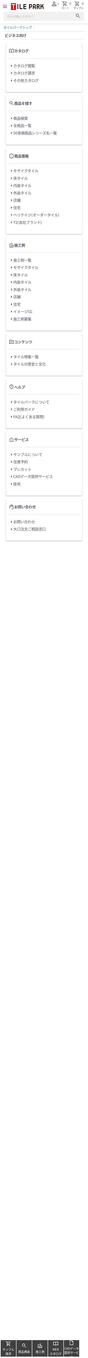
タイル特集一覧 (24, 357)
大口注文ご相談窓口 (27, 529)
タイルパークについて (29, 402)
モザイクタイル (23, 171)
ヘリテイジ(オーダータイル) (34, 215)
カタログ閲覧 (22, 66)
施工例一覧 (20, 260)
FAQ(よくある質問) (26, 417)
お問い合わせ (22, 522)
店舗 (15, 200)
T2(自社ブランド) (25, 222)
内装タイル (20, 185)
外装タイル (20, 193)
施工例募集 (20, 319)
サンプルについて (25, 454)
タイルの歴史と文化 (27, 364)
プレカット (20, 469)
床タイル (18, 178)
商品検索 (18, 118)
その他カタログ (24, 80)
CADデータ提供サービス (31, 476)
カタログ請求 (22, 73)
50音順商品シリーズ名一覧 (33, 133)
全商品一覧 (20, 126)
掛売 (15, 484)
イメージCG (20, 311)
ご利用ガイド (22, 409)
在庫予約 (18, 462)
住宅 (15, 208)
